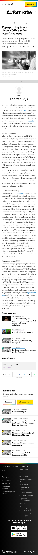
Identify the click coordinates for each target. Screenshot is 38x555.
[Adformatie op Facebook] (6, 4)
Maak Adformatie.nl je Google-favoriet (26, 509)
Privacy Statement (26, 492)
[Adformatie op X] (2, 4)
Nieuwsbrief (6, 483)
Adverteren (24, 484)
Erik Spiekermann (19, 193)
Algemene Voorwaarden (25, 500)
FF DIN (31, 121)
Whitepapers (6, 480)
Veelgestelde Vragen (24, 488)
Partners (5, 471)
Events (4, 474)
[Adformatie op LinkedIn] (9, 4)
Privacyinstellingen (26, 515)
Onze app (23, 504)
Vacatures (5, 477)
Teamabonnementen (26, 480)
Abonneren (24, 476)
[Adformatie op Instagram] (12, 4)
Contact (23, 473)
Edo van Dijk (31, 23)
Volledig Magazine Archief (8, 492)
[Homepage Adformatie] (19, 12)
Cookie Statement (26, 495)
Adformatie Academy (6, 487)
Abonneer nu (30, 4)
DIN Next (23, 110)
